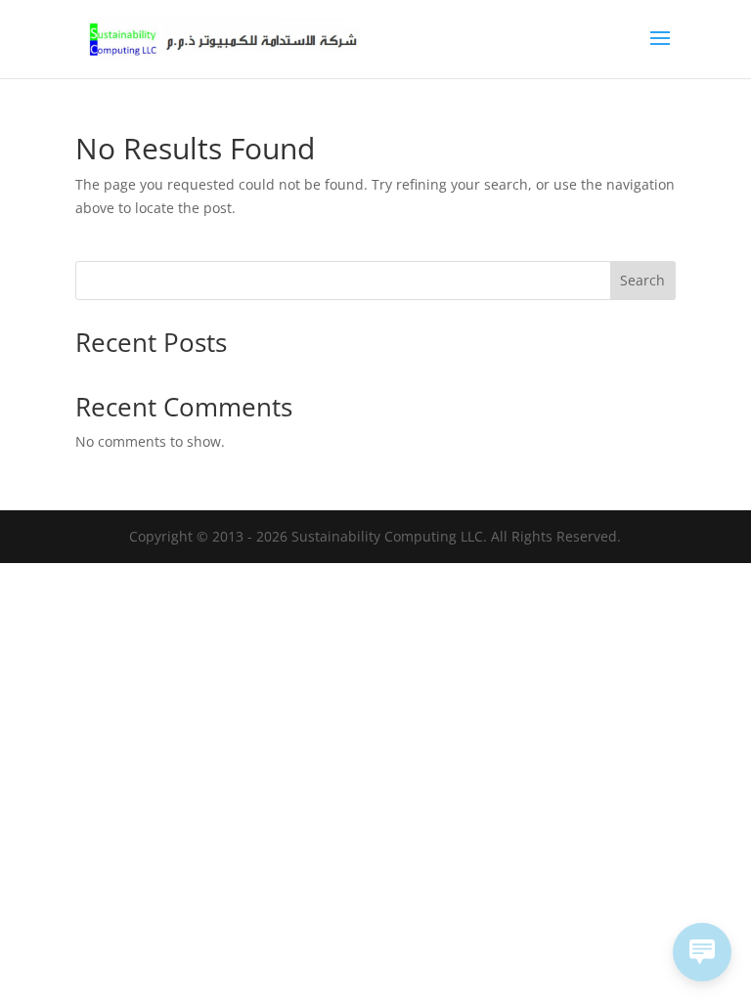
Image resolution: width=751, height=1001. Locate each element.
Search (642, 280)
